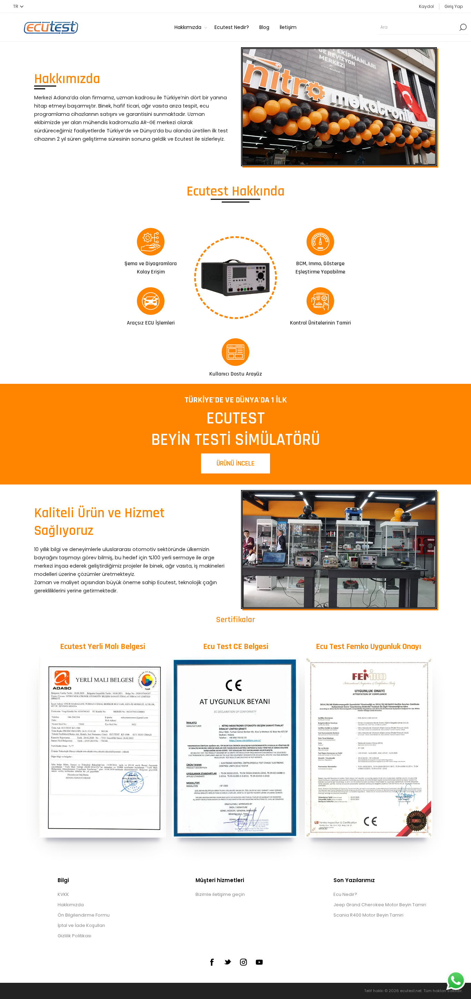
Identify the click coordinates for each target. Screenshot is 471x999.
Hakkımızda (71, 904)
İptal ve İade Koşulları (81, 925)
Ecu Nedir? (345, 894)
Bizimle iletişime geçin (220, 894)
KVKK (63, 894)
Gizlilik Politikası (74, 935)
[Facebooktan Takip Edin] (212, 962)
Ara (463, 27)
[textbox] (418, 27)
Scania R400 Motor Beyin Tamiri (368, 915)
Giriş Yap (453, 6)
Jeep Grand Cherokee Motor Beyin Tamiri (379, 904)
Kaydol (426, 6)
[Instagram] (243, 962)
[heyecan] (227, 962)
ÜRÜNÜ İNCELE (235, 463)
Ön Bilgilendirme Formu (84, 915)
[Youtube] (259, 962)
